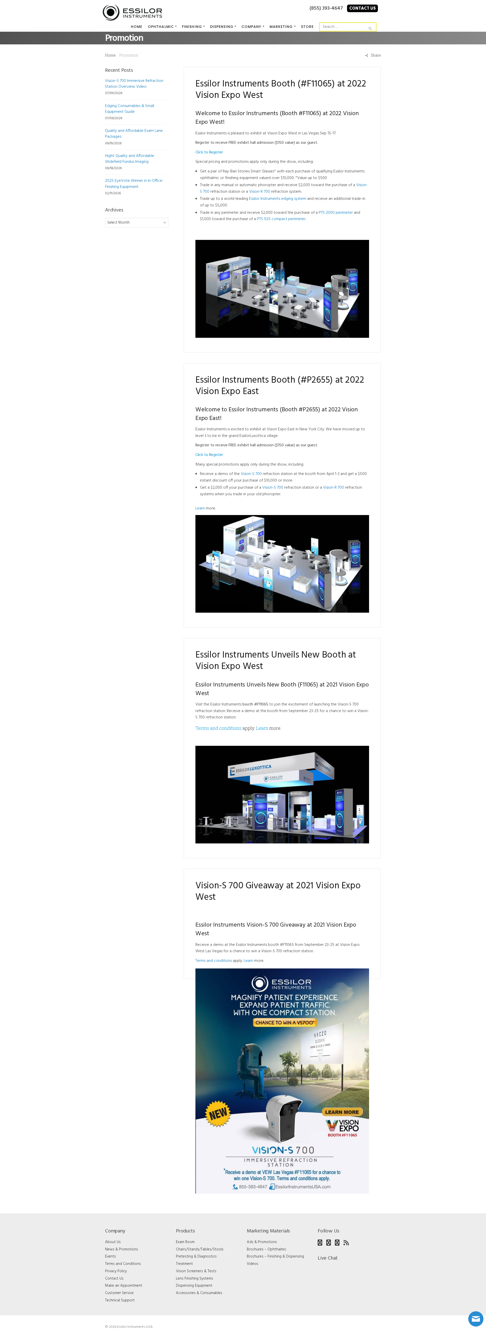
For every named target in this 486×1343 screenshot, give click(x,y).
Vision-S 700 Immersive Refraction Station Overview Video (134, 84)
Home (110, 55)
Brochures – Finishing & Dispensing (275, 1256)
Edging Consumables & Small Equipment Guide (129, 109)
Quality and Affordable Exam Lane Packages (134, 134)
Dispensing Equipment (194, 1286)
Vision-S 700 (251, 474)
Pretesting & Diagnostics (196, 1256)
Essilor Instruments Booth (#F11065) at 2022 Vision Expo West (280, 90)
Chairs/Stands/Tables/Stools (200, 1249)
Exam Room (185, 1242)
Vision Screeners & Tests (196, 1271)
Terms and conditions (218, 728)
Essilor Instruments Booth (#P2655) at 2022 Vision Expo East (279, 386)
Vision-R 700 (259, 191)
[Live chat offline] (475, 1319)
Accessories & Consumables (199, 1293)
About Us (113, 1242)
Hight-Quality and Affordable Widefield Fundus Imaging (129, 159)
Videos (252, 1264)
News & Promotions (121, 1249)
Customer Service (119, 1293)
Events (110, 1256)
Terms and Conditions (123, 1264)
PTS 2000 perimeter (336, 212)
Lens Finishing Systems (194, 1279)
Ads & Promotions (262, 1242)
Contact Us (362, 8)
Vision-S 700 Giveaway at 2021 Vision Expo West (278, 891)
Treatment (184, 1264)
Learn (200, 508)
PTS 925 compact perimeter (281, 219)
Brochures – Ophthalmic (266, 1249)
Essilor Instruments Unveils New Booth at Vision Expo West (275, 661)
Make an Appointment (123, 1286)
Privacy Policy (116, 1271)
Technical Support (120, 1300)
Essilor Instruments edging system (277, 199)
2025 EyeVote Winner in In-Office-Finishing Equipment (134, 184)
